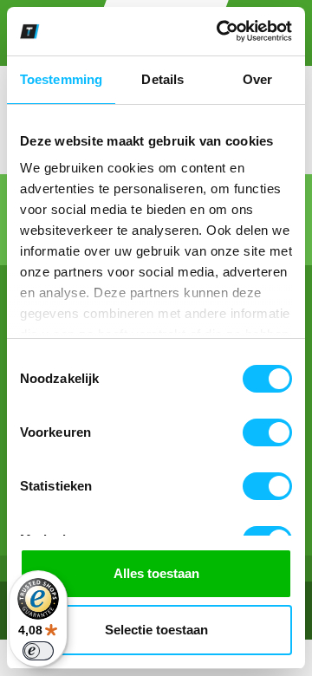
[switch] (267, 432)
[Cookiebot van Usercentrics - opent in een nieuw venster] (220, 31)
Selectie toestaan (156, 629)
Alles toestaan (156, 573)
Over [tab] (257, 79)
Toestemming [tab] (61, 79)
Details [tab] (162, 79)
